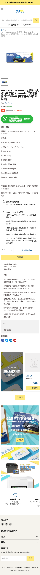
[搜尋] (36, 20)
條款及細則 (18, 568)
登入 (30, 558)
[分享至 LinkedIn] (10, 340)
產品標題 (29, 378)
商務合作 (10, 568)
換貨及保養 (7, 330)
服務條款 (27, 568)
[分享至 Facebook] (2, 340)
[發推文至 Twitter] (6, 340)
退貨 (5, 323)
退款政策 (35, 568)
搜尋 (3, 568)
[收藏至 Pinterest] (14, 340)
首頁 (2, 30)
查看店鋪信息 (7, 269)
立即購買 (20, 257)
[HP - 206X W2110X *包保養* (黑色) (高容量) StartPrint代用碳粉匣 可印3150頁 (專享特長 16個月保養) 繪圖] (4, 82)
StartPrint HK (9, 103)
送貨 (5, 275)
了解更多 (20, 397)
